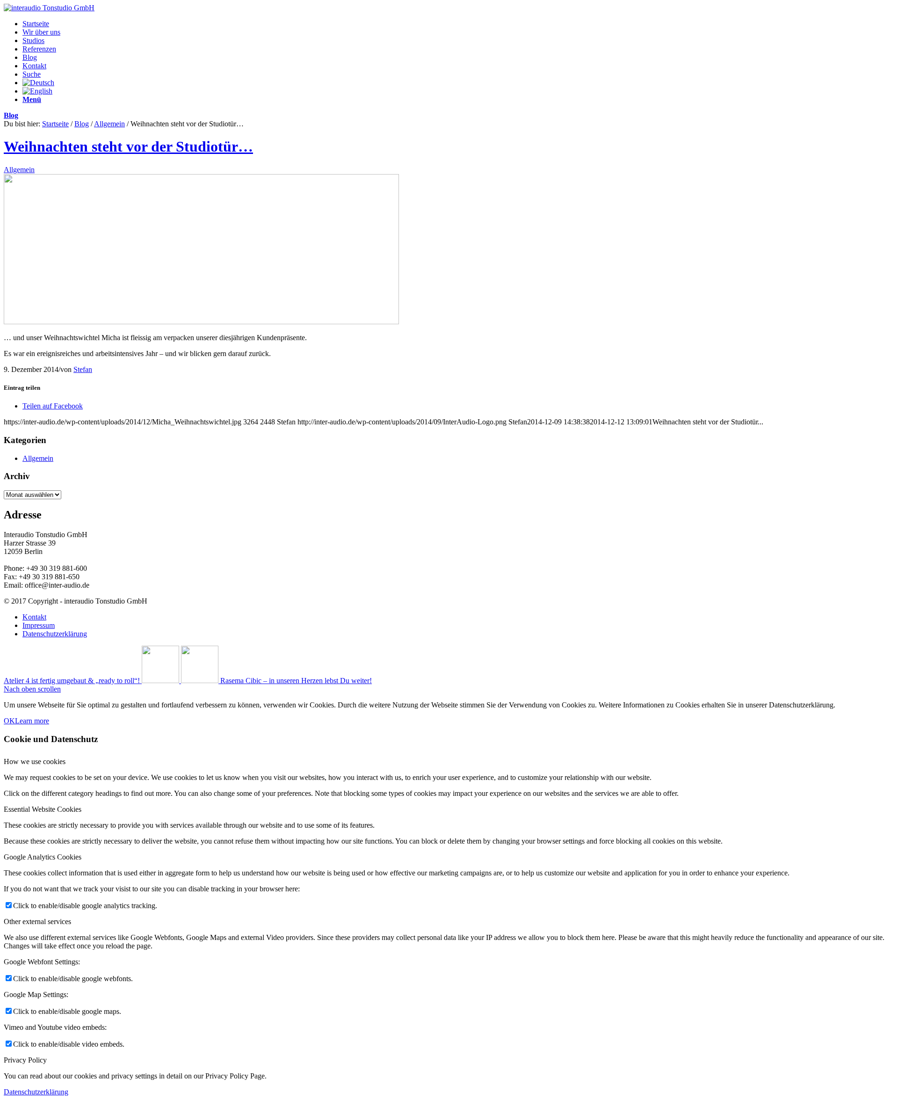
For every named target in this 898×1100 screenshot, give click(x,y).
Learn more (32, 721)
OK (9, 721)
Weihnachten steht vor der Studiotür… (128, 146)
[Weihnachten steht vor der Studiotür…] (201, 322)
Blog (11, 115)
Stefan (82, 369)
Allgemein (109, 124)
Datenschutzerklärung (36, 1092)
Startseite (55, 124)
